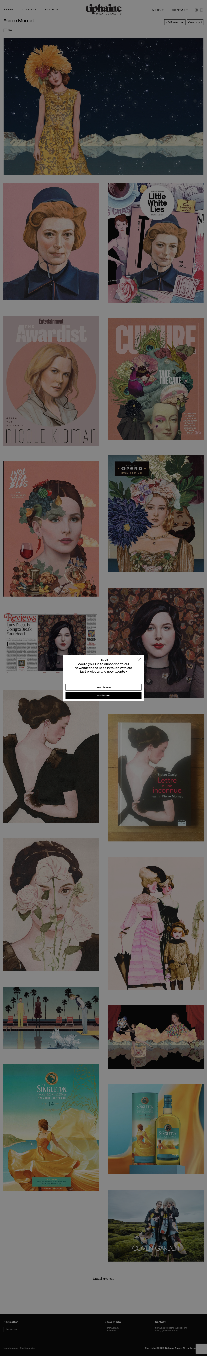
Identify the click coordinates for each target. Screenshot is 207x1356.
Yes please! (103, 687)
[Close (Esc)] (139, 659)
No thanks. (103, 695)
